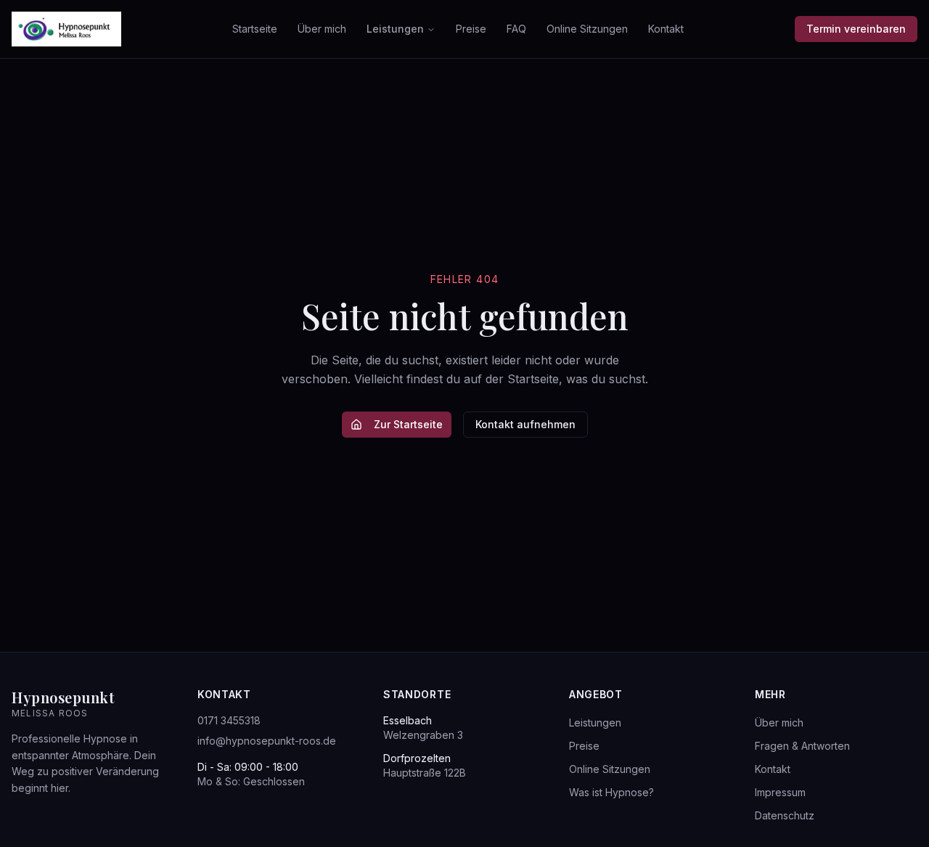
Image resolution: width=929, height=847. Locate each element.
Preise (471, 28)
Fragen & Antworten (802, 746)
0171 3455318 (229, 720)
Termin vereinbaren (856, 28)
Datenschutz (784, 815)
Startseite (254, 28)
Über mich (322, 28)
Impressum (780, 792)
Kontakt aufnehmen (525, 424)
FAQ (516, 28)
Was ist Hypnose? (611, 792)
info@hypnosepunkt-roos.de (266, 741)
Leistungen (395, 28)
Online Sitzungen (587, 28)
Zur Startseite (408, 424)
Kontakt (666, 28)
